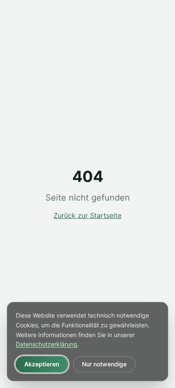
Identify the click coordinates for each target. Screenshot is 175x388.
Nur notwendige (104, 364)
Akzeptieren (41, 364)
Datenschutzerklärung (46, 344)
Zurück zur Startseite (87, 215)
